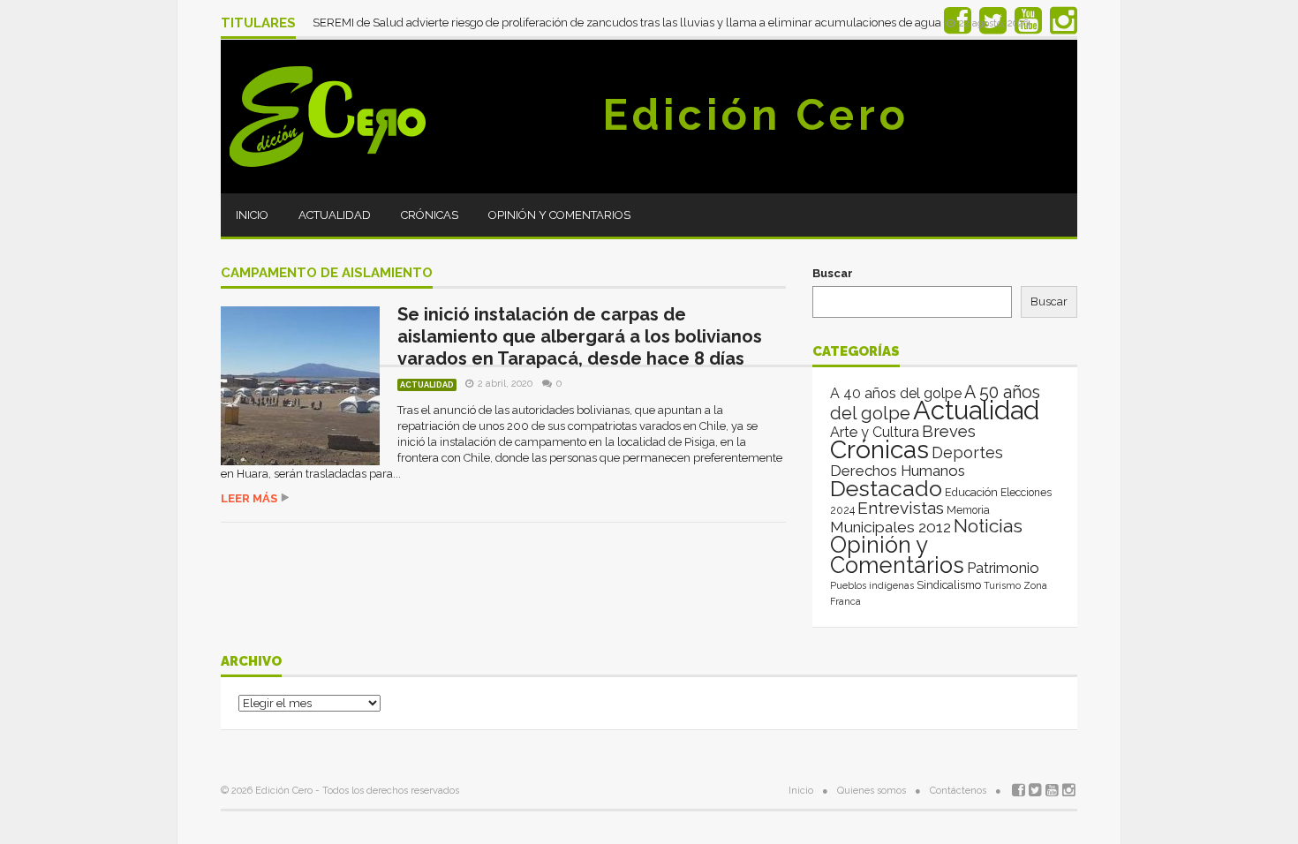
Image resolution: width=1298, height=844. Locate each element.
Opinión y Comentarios (559, 215)
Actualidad (334, 215)
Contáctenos (958, 790)
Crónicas (429, 215)
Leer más (249, 498)
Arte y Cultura (874, 432)
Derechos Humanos (897, 470)
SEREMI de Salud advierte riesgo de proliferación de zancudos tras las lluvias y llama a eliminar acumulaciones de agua (628, 22)
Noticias (988, 526)
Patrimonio (1003, 567)
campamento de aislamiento (327, 274)
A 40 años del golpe (896, 393)
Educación (971, 492)
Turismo (1002, 585)
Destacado (886, 488)
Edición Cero (755, 114)
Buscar (832, 273)
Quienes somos (871, 790)
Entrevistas (900, 508)
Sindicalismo (949, 585)
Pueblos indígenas (872, 585)
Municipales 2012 (890, 527)
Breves (949, 431)
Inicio (252, 215)
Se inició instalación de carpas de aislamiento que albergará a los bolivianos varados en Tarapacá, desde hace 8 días (579, 336)
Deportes (967, 452)
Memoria (968, 510)
